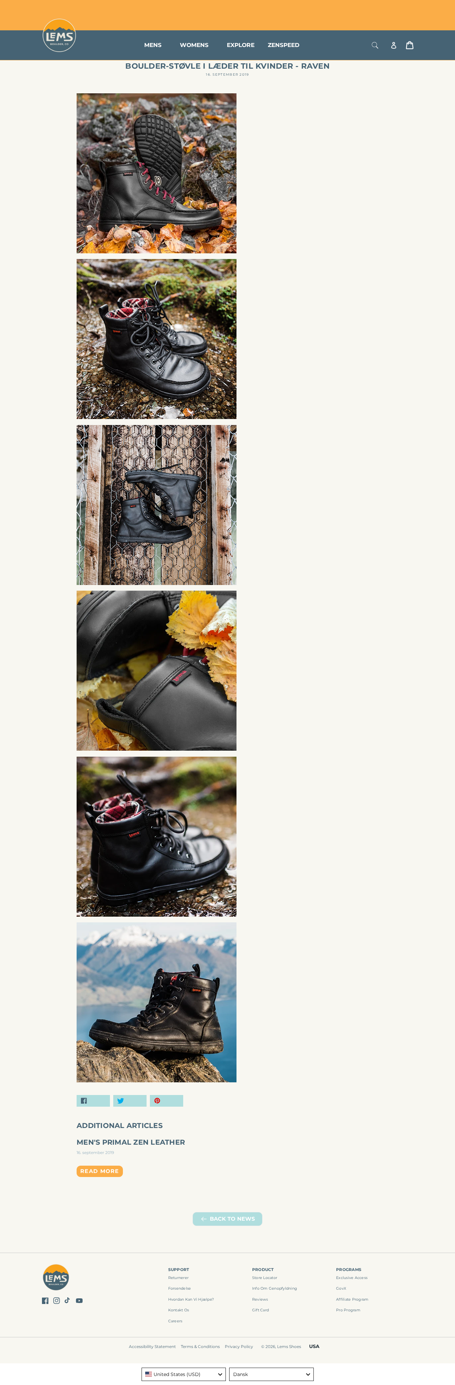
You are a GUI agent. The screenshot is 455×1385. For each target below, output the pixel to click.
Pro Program (348, 1310)
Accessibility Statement (152, 1346)
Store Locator (369, 7)
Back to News (232, 1219)
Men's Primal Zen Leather (131, 1142)
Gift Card (260, 1310)
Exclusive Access (351, 1277)
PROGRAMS (348, 1269)
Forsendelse (179, 1288)
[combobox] (184, 1374)
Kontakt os (178, 1310)
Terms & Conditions (200, 1346)
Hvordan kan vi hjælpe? (191, 1299)
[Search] (375, 45)
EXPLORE (240, 45)
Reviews (260, 1299)
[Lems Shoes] (56, 1278)
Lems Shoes (289, 1346)
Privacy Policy (239, 1346)
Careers (175, 1321)
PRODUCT (263, 1269)
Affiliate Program (352, 1299)
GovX (341, 1288)
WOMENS (194, 45)
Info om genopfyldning (274, 1288)
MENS (153, 45)
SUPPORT (178, 1269)
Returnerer (178, 1277)
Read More (99, 1171)
